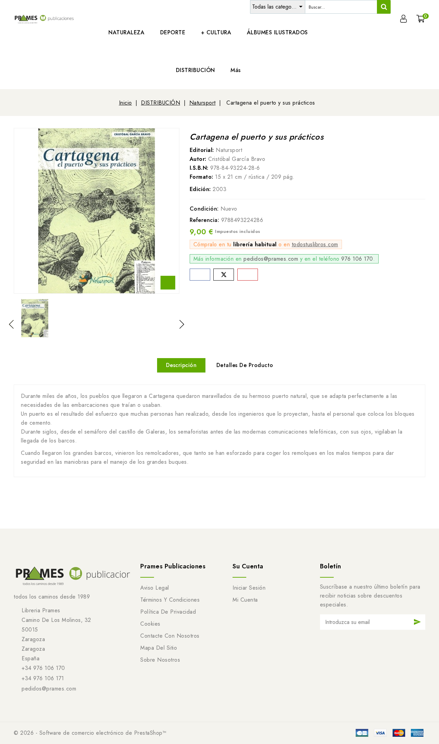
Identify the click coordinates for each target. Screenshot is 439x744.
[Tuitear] (224, 274)
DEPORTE (173, 32)
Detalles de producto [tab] (244, 365)
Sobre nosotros (160, 660)
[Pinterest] (248, 274)
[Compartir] (200, 274)
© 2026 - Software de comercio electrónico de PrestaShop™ (90, 733)
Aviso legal (154, 588)
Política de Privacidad (168, 612)
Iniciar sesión (249, 588)
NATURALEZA (126, 32)
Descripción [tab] (181, 365)
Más (235, 70)
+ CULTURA (216, 32)
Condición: (204, 209)
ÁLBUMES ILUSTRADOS (277, 32)
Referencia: (205, 220)
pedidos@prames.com (271, 259)
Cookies (150, 624)
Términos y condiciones (170, 600)
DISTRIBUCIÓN (195, 70)
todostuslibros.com (315, 244)
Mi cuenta (245, 600)
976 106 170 (357, 259)
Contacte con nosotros (170, 636)
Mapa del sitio (158, 648)
